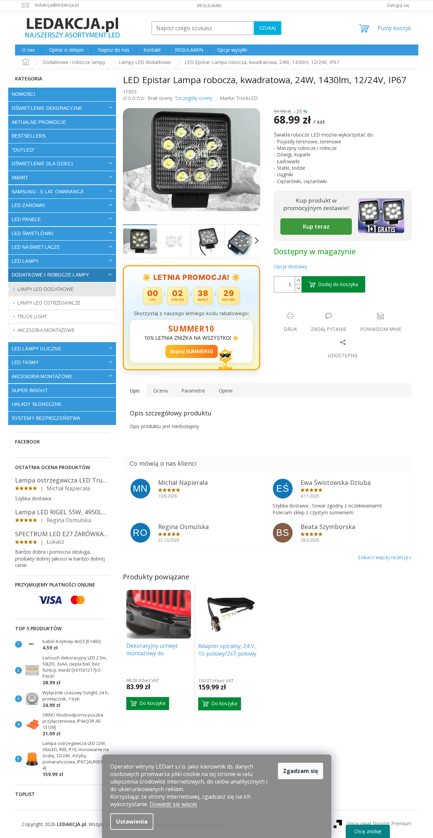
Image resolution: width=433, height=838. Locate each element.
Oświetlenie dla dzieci (42, 163)
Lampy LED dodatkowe (45, 289)
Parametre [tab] (193, 390)
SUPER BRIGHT (30, 390)
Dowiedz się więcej (173, 804)
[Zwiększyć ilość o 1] (298, 280)
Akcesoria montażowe (46, 330)
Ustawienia (132, 821)
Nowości (23, 94)
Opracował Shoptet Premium (379, 823)
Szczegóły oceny (193, 98)
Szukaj (267, 28)
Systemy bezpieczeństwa (46, 418)
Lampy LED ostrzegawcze (48, 302)
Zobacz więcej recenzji (383, 557)
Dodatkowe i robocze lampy (50, 275)
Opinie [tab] (226, 390)
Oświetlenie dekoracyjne (47, 108)
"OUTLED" (23, 150)
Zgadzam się (300, 771)
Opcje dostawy (290, 266)
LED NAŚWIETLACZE (36, 247)
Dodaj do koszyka (338, 284)
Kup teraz (316, 226)
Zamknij (322, 309)
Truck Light (32, 316)
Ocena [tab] (160, 390)
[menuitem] (28, 49)
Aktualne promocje (39, 122)
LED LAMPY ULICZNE (36, 348)
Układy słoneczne (37, 404)
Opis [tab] (135, 390)
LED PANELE (26, 219)
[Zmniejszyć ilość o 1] (298, 288)
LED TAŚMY (25, 362)
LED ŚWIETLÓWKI (33, 233)
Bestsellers (29, 136)
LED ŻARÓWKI (28, 205)
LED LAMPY (25, 261)
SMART (20, 177)
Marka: (239, 98)
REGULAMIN (209, 5)
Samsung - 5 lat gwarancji (48, 191)
